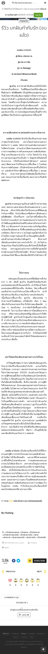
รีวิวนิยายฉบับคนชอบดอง (22, 3)
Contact (24, 637)
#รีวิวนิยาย (24, 532)
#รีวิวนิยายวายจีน (25, 535)
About (16, 637)
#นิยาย (35, 535)
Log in (25, 615)
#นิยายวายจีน (30, 537)
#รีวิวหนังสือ (41, 537)
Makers (9, 3)
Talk (11, 501)
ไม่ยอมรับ (24, 21)
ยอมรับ (38, 15)
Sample (32, 633)
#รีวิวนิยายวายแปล (12, 532)
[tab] (11, 597)
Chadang (33, 543)
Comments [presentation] (11, 597)
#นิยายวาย (6, 537)
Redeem (40, 633)
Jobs (32, 637)
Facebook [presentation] (22, 603)
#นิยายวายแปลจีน (18, 537)
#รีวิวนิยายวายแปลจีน (10, 535)
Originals (15, 633)
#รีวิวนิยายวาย (34, 532)
